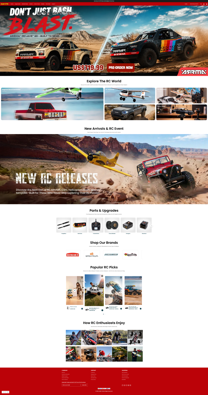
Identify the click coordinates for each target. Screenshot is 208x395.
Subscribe (84, 385)
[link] (53, 4)
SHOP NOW (4, 91)
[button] (201, 4)
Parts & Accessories (125, 377)
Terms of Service (65, 379)
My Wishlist (124, 379)
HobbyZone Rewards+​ (66, 374)
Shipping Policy (93, 374)
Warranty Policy (93, 377)
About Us (63, 372)
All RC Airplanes (124, 372)
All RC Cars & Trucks (125, 374)
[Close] (7, 392)
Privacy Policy (93, 379)
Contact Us (93, 372)
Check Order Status (65, 377)
